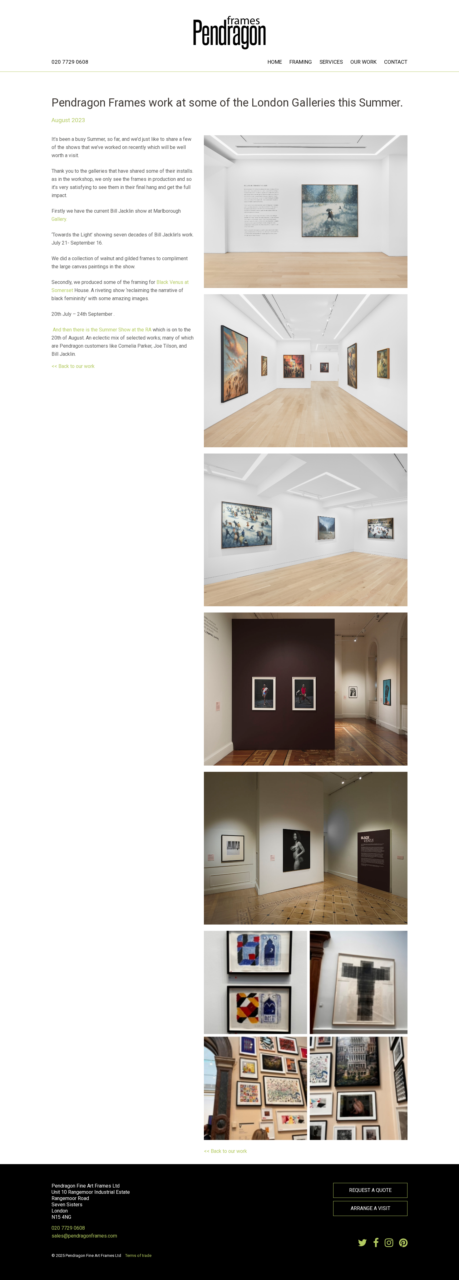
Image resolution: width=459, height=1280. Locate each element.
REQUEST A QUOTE (370, 1190)
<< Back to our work (73, 366)
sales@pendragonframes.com (84, 1236)
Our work (363, 62)
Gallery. (59, 219)
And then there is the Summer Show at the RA (101, 330)
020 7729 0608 (70, 62)
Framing (300, 62)
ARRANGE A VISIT (370, 1208)
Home (275, 62)
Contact (395, 62)
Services (331, 62)
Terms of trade (138, 1255)
